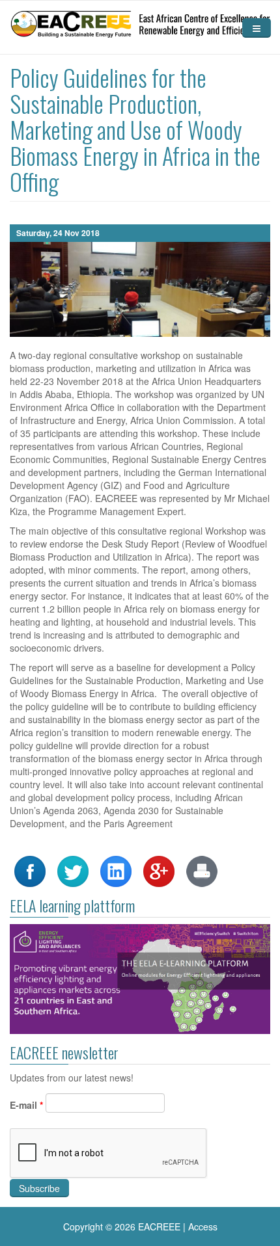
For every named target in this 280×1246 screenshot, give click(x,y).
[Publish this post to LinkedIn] (116, 870)
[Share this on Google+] (159, 870)
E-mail (26, 1104)
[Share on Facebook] (30, 870)
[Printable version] (201, 870)
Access (202, 1226)
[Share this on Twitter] (73, 870)
